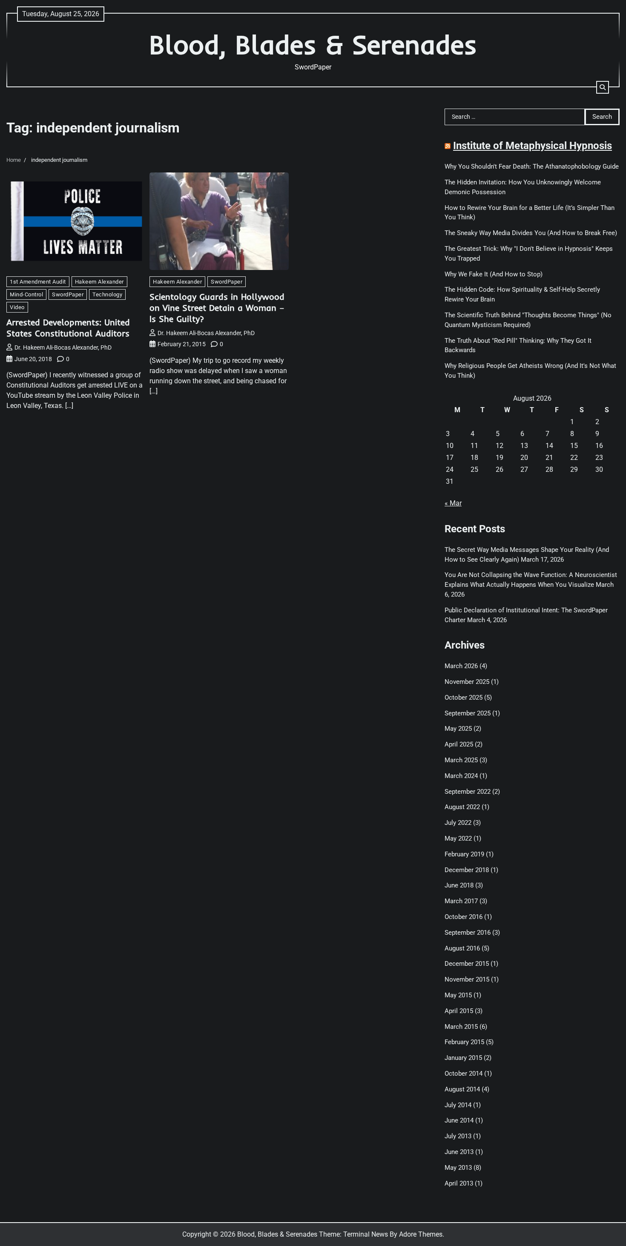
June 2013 (459, 1152)
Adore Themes (420, 1234)
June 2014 (459, 1120)
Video (17, 307)
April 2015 (459, 1011)
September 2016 (468, 932)
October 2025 (463, 697)
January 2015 (463, 1058)
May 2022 (458, 838)
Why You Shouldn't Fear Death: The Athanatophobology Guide (532, 166)
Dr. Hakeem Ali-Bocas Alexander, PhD (63, 347)
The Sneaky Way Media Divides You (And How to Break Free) (531, 233)
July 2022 (458, 823)
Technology (107, 294)
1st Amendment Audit (38, 281)
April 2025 (459, 744)
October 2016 (463, 917)
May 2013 (458, 1167)
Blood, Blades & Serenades (313, 44)
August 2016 (462, 948)
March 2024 (461, 776)
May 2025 (458, 728)
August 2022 (462, 807)
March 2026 (461, 666)
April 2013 (459, 1183)
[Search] (602, 87)
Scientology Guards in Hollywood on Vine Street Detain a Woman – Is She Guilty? (216, 307)
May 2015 (458, 995)
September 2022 (468, 791)
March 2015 (461, 1027)
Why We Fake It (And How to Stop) (494, 274)
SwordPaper (67, 294)
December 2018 (467, 870)
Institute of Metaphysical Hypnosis (532, 146)
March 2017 (461, 901)
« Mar (453, 503)
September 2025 (468, 713)
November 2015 (467, 979)
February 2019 (464, 854)
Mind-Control (26, 294)
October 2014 (463, 1073)
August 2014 (462, 1089)
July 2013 (458, 1136)
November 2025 (467, 682)
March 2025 (461, 760)
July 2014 (458, 1105)
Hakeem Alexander (99, 281)
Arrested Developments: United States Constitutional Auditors (68, 328)
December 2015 (467, 964)
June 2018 (459, 885)
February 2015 (464, 1042)
